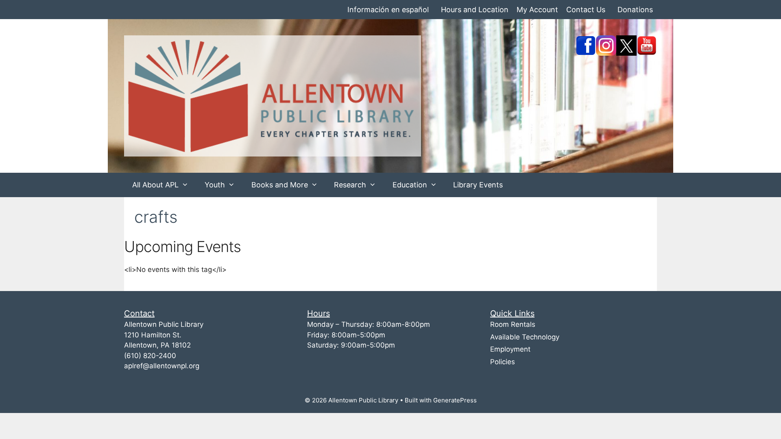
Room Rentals (512, 324)
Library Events (478, 184)
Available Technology (524, 337)
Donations (635, 9)
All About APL (155, 184)
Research (350, 184)
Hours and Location (474, 9)
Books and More (279, 184)
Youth (215, 184)
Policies (502, 362)
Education (410, 184)
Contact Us (585, 9)
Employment (510, 349)
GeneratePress (455, 400)
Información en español (388, 9)
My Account (537, 9)
